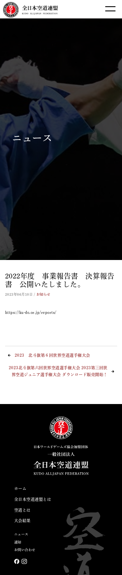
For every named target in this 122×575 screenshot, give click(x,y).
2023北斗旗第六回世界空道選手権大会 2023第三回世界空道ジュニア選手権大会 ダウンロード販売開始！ (58, 371)
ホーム (20, 489)
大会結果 (22, 521)
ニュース (21, 534)
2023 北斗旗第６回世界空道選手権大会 (52, 355)
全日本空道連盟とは (32, 499)
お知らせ (43, 294)
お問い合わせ (24, 549)
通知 (17, 542)
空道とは (22, 510)
